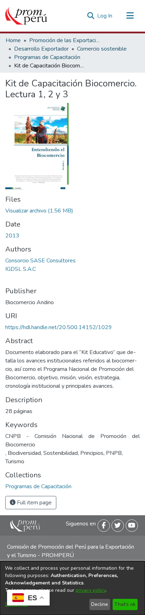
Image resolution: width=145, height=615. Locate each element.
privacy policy (91, 590)
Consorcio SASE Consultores (40, 260)
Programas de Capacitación (47, 57)
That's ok (124, 604)
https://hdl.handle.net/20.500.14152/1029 (58, 327)
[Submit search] (90, 16)
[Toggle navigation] (130, 15)
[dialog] (72, 588)
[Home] (26, 16)
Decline (99, 604)
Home (13, 40)
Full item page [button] (33, 502)
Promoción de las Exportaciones (64, 40)
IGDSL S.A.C (20, 269)
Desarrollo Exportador (41, 49)
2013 (12, 236)
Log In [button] (105, 16)
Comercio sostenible (102, 49)
